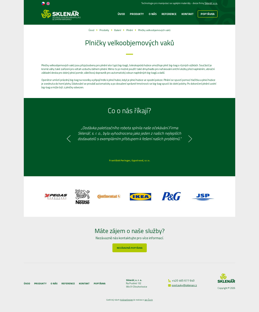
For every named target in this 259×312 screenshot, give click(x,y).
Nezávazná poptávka (129, 248)
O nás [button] (153, 14)
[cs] (43, 3)
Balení (117, 30)
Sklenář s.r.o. (211, 3)
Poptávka (208, 14)
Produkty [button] (137, 14)
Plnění (129, 30)
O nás (54, 283)
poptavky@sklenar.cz (184, 285)
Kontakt (187, 14)
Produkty (104, 30)
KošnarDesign (126, 299)
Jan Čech (148, 299)
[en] (48, 3)
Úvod (121, 14)
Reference (169, 14)
